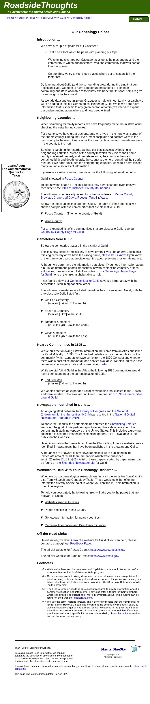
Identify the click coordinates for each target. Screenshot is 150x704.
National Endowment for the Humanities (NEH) (84, 413)
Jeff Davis (69, 197)
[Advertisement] (16, 92)
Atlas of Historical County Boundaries (85, 188)
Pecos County (74, 178)
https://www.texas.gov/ (104, 555)
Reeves (82, 197)
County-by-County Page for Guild (62, 232)
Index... (139, 19)
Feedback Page (80, 543)
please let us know (113, 255)
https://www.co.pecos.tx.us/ (107, 549)
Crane (58, 197)
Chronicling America (123, 424)
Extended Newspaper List (78, 462)
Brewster (46, 197)
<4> (104, 364)
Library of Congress (93, 411)
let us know (124, 613)
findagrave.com (83, 597)
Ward (103, 197)
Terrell (93, 197)
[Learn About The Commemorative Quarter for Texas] (16, 210)
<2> (75, 459)
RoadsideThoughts (41, 5)
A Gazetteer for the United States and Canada (39, 12)
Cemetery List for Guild (85, 280)
